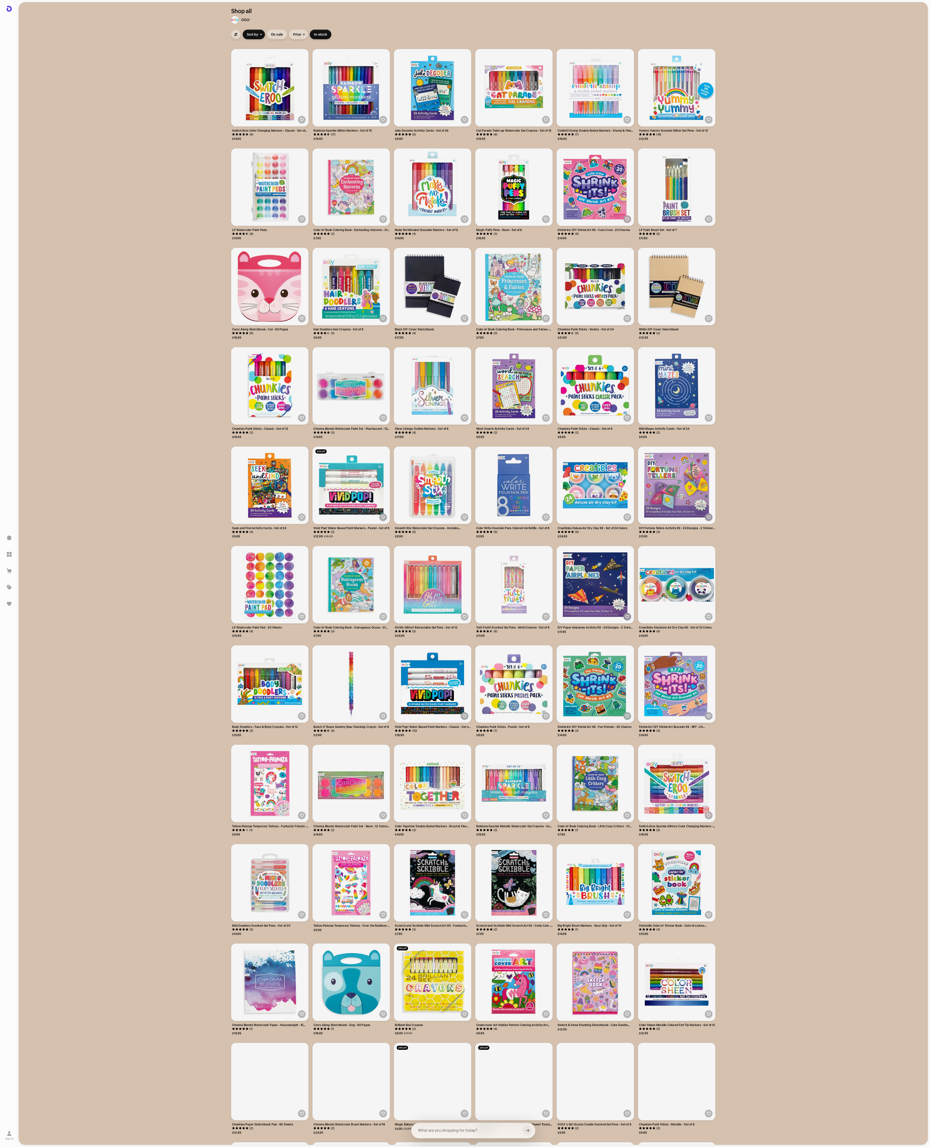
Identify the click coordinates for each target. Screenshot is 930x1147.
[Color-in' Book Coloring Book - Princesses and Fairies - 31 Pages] (514, 286)
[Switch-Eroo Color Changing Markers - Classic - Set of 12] (270, 88)
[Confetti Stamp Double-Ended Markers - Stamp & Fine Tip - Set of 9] (595, 88)
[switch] (277, 34)
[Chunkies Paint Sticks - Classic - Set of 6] (595, 386)
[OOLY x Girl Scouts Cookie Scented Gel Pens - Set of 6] (595, 1081)
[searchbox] (473, 1130)
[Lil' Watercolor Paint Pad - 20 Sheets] (270, 584)
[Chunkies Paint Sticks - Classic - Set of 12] (270, 386)
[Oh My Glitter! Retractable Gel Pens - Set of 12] (432, 584)
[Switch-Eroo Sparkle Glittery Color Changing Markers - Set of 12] (676, 783)
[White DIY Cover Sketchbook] (676, 286)
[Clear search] (527, 1130)
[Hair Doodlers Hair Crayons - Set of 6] (351, 286)
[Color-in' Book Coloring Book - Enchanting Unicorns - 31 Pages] (351, 187)
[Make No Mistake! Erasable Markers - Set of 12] (432, 187)
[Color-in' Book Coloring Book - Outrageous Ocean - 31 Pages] (351, 584)
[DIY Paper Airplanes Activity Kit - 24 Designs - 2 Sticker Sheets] (595, 584)
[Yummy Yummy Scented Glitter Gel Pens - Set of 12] (676, 88)
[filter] (236, 34)
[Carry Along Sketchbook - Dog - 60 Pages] (351, 982)
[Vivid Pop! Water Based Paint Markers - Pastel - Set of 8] (351, 485)
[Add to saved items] (302, 120)
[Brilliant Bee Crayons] (432, 982)
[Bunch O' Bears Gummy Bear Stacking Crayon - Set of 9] (351, 684)
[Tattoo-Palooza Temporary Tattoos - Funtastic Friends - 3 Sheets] (270, 783)
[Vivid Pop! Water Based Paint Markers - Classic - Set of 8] (432, 684)
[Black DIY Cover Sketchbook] (432, 286)
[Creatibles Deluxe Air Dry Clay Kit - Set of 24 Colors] (595, 485)
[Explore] (9, 554)
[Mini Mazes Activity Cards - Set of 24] (676, 386)
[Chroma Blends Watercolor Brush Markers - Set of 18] (351, 1081)
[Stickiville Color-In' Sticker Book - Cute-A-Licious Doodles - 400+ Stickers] (676, 883)
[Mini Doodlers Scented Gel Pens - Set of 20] (270, 883)
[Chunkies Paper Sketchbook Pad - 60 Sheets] (270, 1081)
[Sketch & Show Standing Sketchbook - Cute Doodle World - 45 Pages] (595, 982)
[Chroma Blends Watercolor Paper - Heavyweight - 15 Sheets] (270, 982)
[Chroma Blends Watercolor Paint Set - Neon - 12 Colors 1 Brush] (351, 783)
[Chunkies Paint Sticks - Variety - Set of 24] (595, 286)
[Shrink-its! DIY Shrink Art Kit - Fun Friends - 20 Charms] (595, 684)
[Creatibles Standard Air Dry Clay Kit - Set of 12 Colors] (676, 584)
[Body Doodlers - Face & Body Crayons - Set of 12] (270, 684)
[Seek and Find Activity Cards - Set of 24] (270, 485)
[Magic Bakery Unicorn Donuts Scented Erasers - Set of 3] (432, 1081)
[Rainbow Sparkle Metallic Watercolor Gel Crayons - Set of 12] (514, 783)
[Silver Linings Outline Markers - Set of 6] (432, 386)
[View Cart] (9, 571)
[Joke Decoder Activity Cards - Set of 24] (432, 88)
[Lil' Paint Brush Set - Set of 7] (676, 187)
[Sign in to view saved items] (9, 604)
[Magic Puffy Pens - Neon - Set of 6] (514, 187)
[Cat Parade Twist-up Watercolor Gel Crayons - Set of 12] (514, 88)
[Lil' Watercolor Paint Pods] (270, 187)
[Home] (9, 538)
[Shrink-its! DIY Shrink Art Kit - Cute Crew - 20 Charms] (595, 187)
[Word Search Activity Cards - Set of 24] (514, 386)
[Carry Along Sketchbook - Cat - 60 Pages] (270, 286)
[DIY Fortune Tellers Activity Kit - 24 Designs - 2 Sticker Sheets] (676, 485)
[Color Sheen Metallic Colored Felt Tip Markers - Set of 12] (676, 982)
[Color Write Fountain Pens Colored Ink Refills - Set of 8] (514, 485)
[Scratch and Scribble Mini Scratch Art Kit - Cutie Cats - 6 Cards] (514, 883)
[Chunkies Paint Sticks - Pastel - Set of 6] (514, 684)
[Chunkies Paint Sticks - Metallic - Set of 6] (676, 1081)
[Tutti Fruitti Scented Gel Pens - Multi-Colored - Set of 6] (514, 584)
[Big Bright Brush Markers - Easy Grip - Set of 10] (595, 883)
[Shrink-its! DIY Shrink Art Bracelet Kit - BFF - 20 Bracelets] (676, 684)
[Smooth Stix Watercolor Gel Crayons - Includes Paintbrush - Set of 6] (432, 485)
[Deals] (9, 587)
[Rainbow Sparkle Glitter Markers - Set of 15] (351, 88)
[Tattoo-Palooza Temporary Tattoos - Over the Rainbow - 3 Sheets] (351, 883)
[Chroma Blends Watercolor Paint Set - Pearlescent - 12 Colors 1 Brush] (351, 386)
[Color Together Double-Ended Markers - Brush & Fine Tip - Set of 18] (432, 783)
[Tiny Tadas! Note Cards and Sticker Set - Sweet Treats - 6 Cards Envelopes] (514, 1081)
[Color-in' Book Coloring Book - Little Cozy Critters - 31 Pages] (595, 783)
